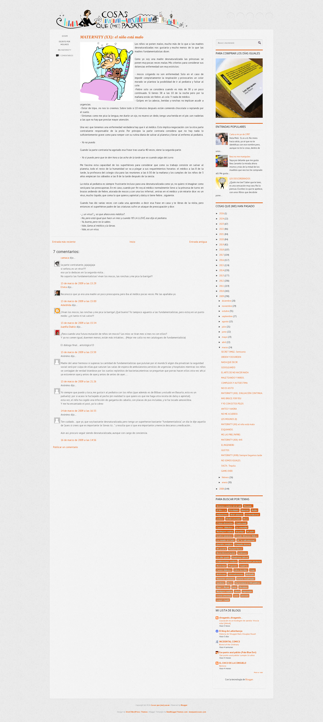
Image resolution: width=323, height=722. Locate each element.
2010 (221, 291)
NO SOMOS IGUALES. (231, 460)
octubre (226, 311)
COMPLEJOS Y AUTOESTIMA (234, 383)
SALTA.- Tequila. (228, 465)
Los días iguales (223, 557)
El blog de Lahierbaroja (230, 631)
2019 (221, 244)
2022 (221, 229)
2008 (221, 488)
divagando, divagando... (230, 617)
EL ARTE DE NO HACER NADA (235, 372)
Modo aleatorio (236, 514)
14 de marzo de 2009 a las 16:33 (78, 410)
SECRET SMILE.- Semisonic (233, 351)
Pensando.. (248, 506)
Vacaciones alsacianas (226, 578)
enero (225, 482)
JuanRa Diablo (68, 326)
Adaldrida (66, 305)
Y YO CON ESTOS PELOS (232, 403)
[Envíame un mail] (250, 16)
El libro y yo (221, 510)
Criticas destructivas (225, 523)
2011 (221, 286)
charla (237, 591)
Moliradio (250, 574)
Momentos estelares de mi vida (229, 506)
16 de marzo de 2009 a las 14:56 (78, 440)
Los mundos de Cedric (226, 540)
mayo (225, 337)
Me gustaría (221, 548)
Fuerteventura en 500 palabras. (247, 582)
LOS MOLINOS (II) (229, 419)
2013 (221, 275)
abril (224, 342)
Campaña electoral (242, 544)
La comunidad (241, 527)
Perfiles (254, 510)
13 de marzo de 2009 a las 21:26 (78, 381)
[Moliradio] (259, 16)
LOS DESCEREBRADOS (239, 178)
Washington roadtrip (225, 531)
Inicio (132, 241)
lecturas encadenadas (245, 578)
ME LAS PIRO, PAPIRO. (231, 434)
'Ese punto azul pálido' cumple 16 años (237, 655)
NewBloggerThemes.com (177, 712)
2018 (221, 249)
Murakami (243, 587)
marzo (225, 347)
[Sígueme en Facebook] (240, 16)
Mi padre (250, 531)
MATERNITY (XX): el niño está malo (111, 37)
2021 (221, 234)
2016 (221, 260)
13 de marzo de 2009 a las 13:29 (78, 283)
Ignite (234, 587)
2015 (221, 265)
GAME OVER (226, 471)
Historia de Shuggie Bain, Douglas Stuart (237, 633)
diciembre (227, 300)
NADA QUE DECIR (229, 362)
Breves (230, 582)
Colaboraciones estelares (227, 561)
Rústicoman (221, 565)
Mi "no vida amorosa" (246, 540)
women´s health (223, 600)
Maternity (66, 50)
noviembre (227, 306)
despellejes (240, 531)
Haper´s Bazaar (223, 587)
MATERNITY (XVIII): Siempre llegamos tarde (241, 455)
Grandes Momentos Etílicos (246, 536)
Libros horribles (240, 570)
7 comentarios (66, 55)
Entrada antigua (198, 241)
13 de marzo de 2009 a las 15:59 (78, 352)
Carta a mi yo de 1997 (239, 134)
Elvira (64, 287)
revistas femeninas (224, 595)
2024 (221, 218)
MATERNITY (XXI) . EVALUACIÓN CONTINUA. (242, 393)
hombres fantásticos (225, 536)
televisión (244, 595)
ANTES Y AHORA (229, 408)
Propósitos (232, 565)
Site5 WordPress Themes (137, 712)
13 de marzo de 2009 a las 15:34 (78, 322)
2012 (221, 280)
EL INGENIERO (227, 445)
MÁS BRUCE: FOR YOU (231, 398)
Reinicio (222, 665)
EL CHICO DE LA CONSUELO (232, 663)
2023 (221, 223)
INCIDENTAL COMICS (229, 641)
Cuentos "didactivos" (225, 527)
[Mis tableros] (269, 16)
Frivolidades (234, 510)
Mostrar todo (258, 672)
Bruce (245, 518)
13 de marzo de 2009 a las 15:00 (78, 301)
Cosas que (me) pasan (160, 705)
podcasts (220, 518)
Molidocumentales (233, 518)
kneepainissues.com (197, 712)
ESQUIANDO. (227, 429)
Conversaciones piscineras (250, 561)
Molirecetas (221, 574)
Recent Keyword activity (226, 553)
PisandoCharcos (235, 548)
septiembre (227, 316)
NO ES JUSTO (227, 388)
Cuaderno (244, 565)
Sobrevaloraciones (235, 574)
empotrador (247, 591)
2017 (221, 254)
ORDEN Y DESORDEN (231, 357)
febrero (225, 477)
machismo (221, 582)
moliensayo (242, 553)
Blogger (249, 679)
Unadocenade (241, 523)
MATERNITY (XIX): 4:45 (231, 439)
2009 (221, 296)
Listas (252, 570)
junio (224, 331)
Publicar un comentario (65, 447)
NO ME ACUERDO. (229, 413)
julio (224, 326)
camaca (65, 257)
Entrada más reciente (64, 241)
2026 (221, 213)
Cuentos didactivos (224, 570)
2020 (221, 239)
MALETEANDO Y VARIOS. (232, 377)
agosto (225, 321)
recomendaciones (252, 514)
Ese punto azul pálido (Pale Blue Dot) (237, 652)
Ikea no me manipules (239, 156)
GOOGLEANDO (228, 367)
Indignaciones (222, 514)
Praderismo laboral (240, 557)
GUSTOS (225, 450)
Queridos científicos (224, 544)
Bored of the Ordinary (229, 644)
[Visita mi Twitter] (231, 16)
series (236, 595)
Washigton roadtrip (224, 591)
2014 (221, 270)
